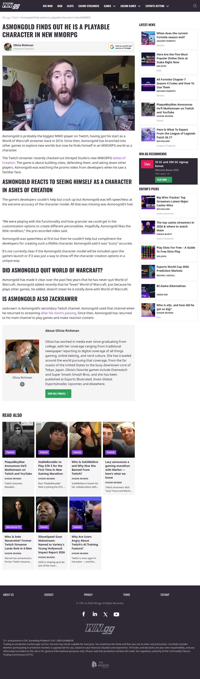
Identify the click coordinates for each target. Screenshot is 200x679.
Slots (70, 6)
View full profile (56, 393)
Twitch (15, 17)
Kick (59, 6)
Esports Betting (155, 6)
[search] (195, 6)
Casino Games (128, 6)
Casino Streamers (88, 6)
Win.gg (6, 17)
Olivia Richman (23, 45)
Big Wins (48, 6)
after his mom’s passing (58, 313)
